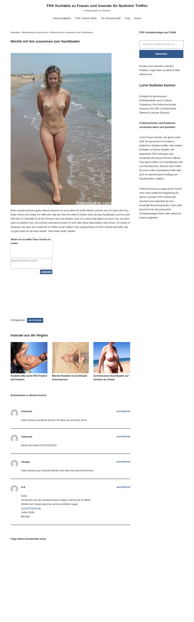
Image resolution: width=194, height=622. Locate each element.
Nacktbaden (35, 320)
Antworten (123, 411)
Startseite (15, 32)
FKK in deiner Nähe (86, 18)
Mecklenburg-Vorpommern (35, 32)
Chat (127, 18)
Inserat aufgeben (62, 18)
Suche (137, 18)
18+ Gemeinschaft (110, 18)
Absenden (161, 54)
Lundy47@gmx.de (31, 508)
